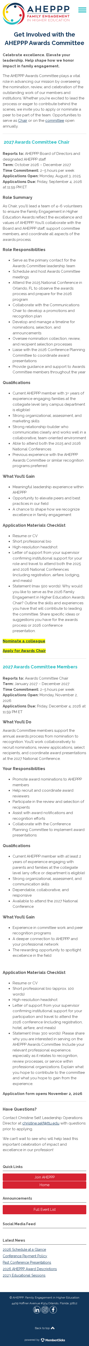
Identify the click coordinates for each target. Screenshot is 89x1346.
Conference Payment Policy (25, 1256)
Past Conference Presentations (27, 1262)
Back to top (42, 1328)
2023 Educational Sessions (24, 1275)
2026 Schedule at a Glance (24, 1250)
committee (54, 120)
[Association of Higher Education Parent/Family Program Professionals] (36, 23)
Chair (22, 120)
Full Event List (45, 1210)
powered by (32, 1340)
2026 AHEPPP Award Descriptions (30, 1269)
